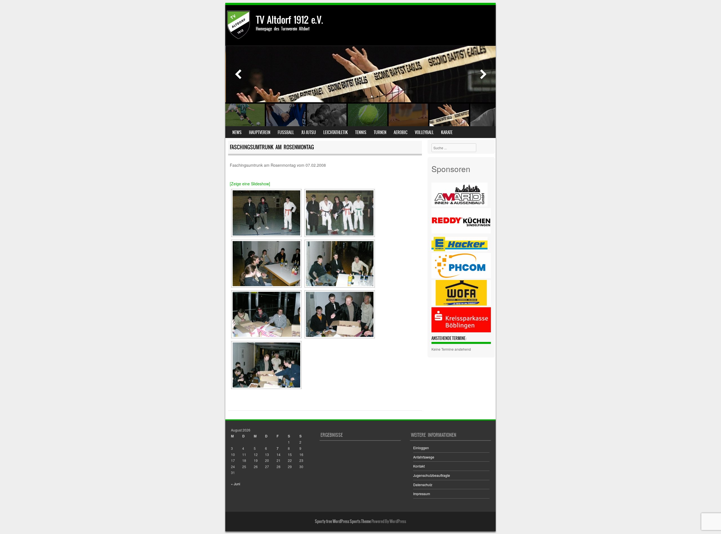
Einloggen (421, 447)
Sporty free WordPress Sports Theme (343, 521)
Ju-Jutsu (308, 132)
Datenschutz (422, 484)
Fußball (286, 132)
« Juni (235, 483)
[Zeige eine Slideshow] (250, 183)
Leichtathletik (335, 132)
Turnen (380, 132)
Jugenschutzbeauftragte (431, 475)
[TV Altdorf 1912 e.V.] (297, 37)
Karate (447, 132)
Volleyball (424, 132)
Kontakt (419, 466)
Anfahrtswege (423, 457)
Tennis (360, 132)
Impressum (421, 493)
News (237, 132)
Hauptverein (259, 132)
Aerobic (401, 132)
